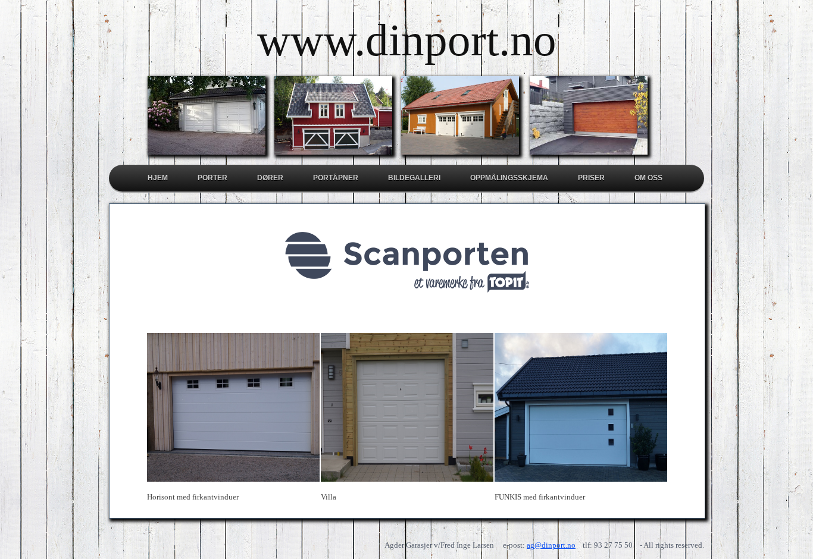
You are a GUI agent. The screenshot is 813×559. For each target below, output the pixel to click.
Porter (212, 178)
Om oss (648, 178)
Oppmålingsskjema (509, 178)
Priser (591, 178)
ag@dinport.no (551, 545)
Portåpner (335, 178)
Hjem (158, 178)
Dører (270, 178)
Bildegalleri (414, 178)
